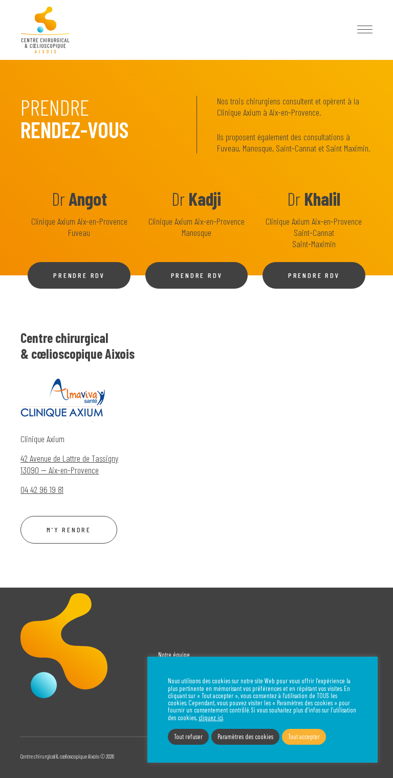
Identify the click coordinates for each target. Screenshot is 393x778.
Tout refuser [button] (188, 736)
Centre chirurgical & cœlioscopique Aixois (45, 30)
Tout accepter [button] (304, 736)
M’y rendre (69, 529)
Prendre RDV (79, 275)
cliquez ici (211, 717)
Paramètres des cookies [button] (245, 736)
